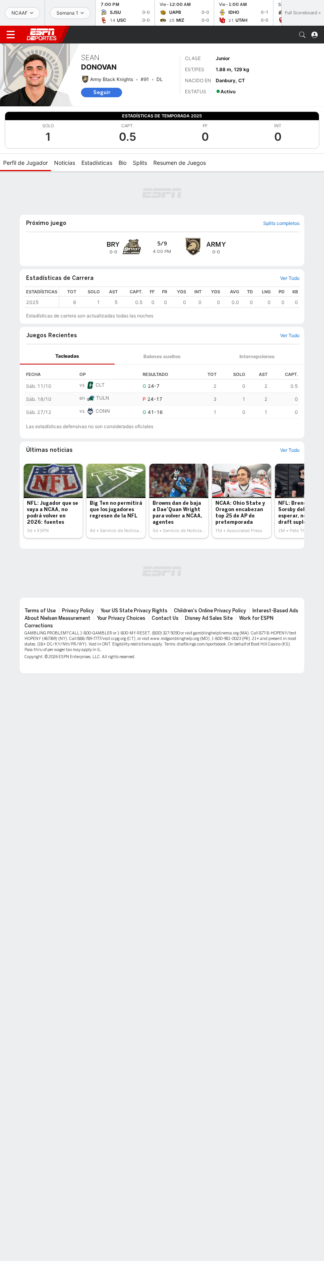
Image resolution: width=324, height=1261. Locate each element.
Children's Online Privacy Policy (210, 611)
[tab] (67, 356)
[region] (179, 297)
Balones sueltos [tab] (162, 356)
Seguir (101, 92)
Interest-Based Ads (275, 611)
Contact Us (165, 618)
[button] (302, 35)
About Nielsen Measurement (57, 618)
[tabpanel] (162, 392)
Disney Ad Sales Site (209, 618)
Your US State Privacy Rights (134, 611)
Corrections (38, 626)
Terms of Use (40, 611)
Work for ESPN (256, 618)
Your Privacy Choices (121, 618)
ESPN (41, 34)
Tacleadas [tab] (67, 356)
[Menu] (10, 34)
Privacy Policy (78, 611)
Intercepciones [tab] (257, 356)
